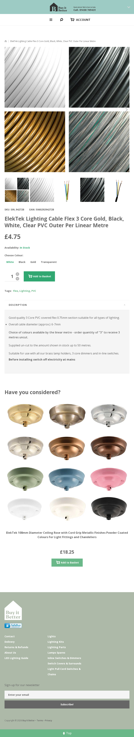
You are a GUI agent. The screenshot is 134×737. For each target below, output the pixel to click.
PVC (33, 290)
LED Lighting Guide (16, 658)
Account (83, 20)
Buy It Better (29, 720)
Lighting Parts (57, 647)
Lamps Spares (56, 652)
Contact (10, 636)
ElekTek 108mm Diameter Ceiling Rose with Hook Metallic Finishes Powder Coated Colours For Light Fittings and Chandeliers (67, 535)
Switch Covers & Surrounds (64, 663)
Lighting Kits (56, 641)
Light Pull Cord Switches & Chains (64, 671)
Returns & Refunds (16, 647)
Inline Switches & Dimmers (64, 658)
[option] (17, 190)
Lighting (24, 290)
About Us (10, 652)
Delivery (10, 641)
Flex (15, 290)
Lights (52, 636)
